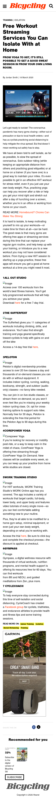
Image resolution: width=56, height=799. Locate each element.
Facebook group (14, 607)
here (17, 302)
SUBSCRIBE (14, 777)
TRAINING (8, 20)
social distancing (11, 628)
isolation (39, 624)
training (24, 628)
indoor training (27, 624)
